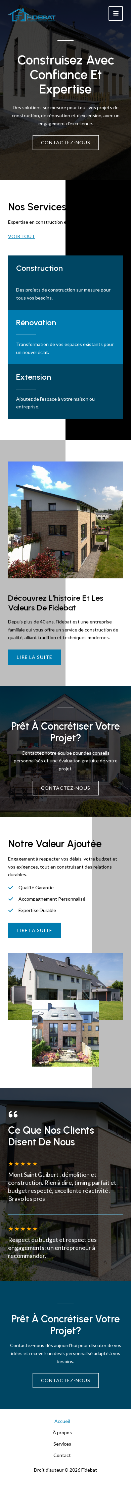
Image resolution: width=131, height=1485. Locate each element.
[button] (34, 930)
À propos (62, 1432)
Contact (62, 1455)
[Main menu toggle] (115, 13)
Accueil (62, 1421)
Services (62, 1444)
